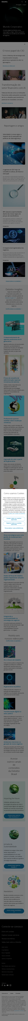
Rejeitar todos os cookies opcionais (14, 523)
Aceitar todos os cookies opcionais (14, 519)
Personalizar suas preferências (14, 528)
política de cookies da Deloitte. (17, 513)
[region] (14, 510)
